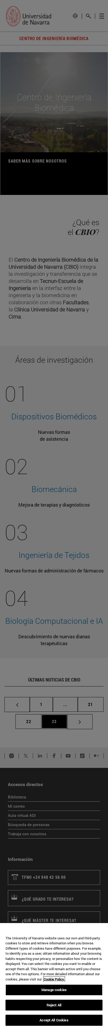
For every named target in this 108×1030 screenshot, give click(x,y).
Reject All (54, 1005)
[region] (54, 976)
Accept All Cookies (54, 1020)
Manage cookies (54, 989)
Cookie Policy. (54, 979)
